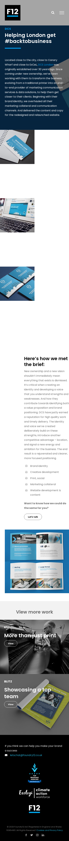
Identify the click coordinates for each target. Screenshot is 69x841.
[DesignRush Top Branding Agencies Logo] (34, 764)
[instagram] (37, 835)
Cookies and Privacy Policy (50, 830)
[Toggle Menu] (62, 12)
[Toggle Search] (52, 12)
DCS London (45, 64)
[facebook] (26, 835)
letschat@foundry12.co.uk (25, 755)
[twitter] (31, 835)
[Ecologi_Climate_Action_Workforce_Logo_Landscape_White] (34, 789)
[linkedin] (43, 835)
